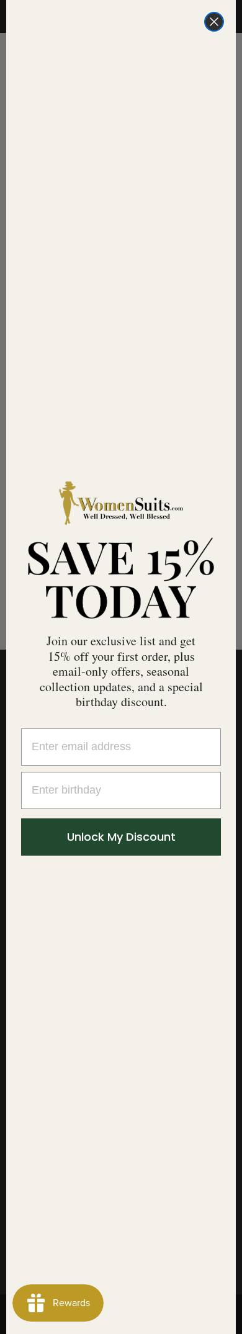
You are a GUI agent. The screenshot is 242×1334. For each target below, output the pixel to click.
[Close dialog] (214, 21)
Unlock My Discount (121, 836)
